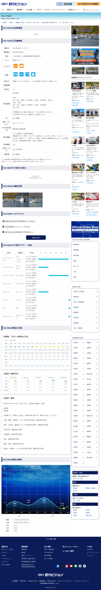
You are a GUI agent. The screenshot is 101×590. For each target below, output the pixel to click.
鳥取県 (75, 421)
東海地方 (76, 307)
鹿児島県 (89, 457)
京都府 (3, 18)
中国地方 (76, 317)
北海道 (75, 342)
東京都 (75, 374)
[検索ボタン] (84, 9)
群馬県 (89, 363)
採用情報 (42, 581)
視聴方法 (4, 546)
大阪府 (75, 410)
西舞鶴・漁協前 (90, 488)
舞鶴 (8, 18)
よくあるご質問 (68, 551)
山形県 (89, 353)
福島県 (75, 358)
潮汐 (74, 277)
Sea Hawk (36, 22)
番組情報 (24, 546)
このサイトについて (81, 581)
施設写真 (76, 255)
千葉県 (89, 368)
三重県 (89, 400)
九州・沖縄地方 (78, 328)
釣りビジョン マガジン (71, 546)
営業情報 (76, 250)
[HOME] (3, 9)
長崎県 (89, 447)
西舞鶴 (75, 488)
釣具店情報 (47, 555)
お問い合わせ (51, 581)
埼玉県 (75, 368)
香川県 (75, 436)
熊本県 (75, 452)
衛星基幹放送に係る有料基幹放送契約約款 (28, 566)
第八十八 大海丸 (78, 478)
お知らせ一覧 (33, 581)
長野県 (89, 389)
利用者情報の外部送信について (49, 583)
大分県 (89, 452)
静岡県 (89, 395)
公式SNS (90, 549)
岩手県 (75, 348)
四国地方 (76, 323)
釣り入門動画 (48, 558)
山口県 (75, 431)
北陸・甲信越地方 (79, 302)
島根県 (89, 421)
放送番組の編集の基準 (28, 558)
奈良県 (75, 416)
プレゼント (90, 555)
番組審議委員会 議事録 (28, 561)
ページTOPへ (49, 539)
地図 (74, 261)
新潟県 (75, 379)
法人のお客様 (5, 564)
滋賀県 (75, 405)
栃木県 (75, 363)
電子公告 (23, 581)
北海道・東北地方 (79, 291)
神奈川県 (89, 374)
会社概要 (15, 581)
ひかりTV (4, 561)
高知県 (75, 442)
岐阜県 (75, 395)
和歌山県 (89, 416)
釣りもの (76, 266)
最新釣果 (76, 244)
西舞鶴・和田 (15, 18)
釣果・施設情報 (49, 549)
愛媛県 (89, 436)
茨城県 (89, 358)
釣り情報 (47, 546)
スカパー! (4, 552)
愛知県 (75, 400)
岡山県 (75, 426)
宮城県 (89, 348)
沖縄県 (75, 463)
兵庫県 (89, 410)
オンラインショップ (93, 552)
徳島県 (89, 431)
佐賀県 (75, 447)
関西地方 (76, 312)
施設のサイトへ (18, 60)
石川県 (75, 384)
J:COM (3, 555)
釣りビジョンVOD (7, 549)
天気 (74, 271)
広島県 (89, 426)
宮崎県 (75, 457)
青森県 (89, 342)
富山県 (89, 379)
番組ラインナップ (26, 555)
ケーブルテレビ (6, 558)
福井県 (89, 384)
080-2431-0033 (18, 52)
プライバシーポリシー (65, 581)
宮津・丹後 (76, 500)
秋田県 (75, 353)
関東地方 (76, 297)
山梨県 (75, 389)
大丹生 (75, 491)
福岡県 (89, 442)
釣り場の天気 (48, 552)
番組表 (23, 552)
